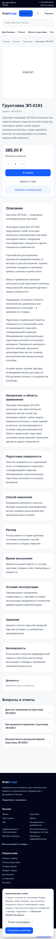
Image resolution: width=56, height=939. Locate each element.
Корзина (49, 13)
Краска (33, 818)
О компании (8, 878)
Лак (4, 822)
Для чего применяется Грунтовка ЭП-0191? (28, 711)
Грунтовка (27, 41)
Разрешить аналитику (19, 930)
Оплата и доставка (37, 32)
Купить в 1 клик (28, 181)
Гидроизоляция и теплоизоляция (10, 830)
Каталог (26, 13)
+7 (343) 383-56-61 (46, 2)
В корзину (28, 172)
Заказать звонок (47, 5)
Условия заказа (9, 866)
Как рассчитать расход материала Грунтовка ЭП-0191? (28, 741)
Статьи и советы (10, 858)
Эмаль (5, 814)
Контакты (6, 882)
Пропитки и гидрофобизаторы (38, 837)
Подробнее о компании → (15, 800)
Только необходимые (19, 922)
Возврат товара (9, 870)
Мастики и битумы (11, 836)
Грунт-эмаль (8, 818)
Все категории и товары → (16, 844)
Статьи (21, 32)
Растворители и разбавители (37, 823)
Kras (9, 13)
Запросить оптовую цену (28, 190)
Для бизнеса (8, 32)
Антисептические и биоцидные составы (39, 830)
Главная (6, 41)
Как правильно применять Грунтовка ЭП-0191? (28, 726)
